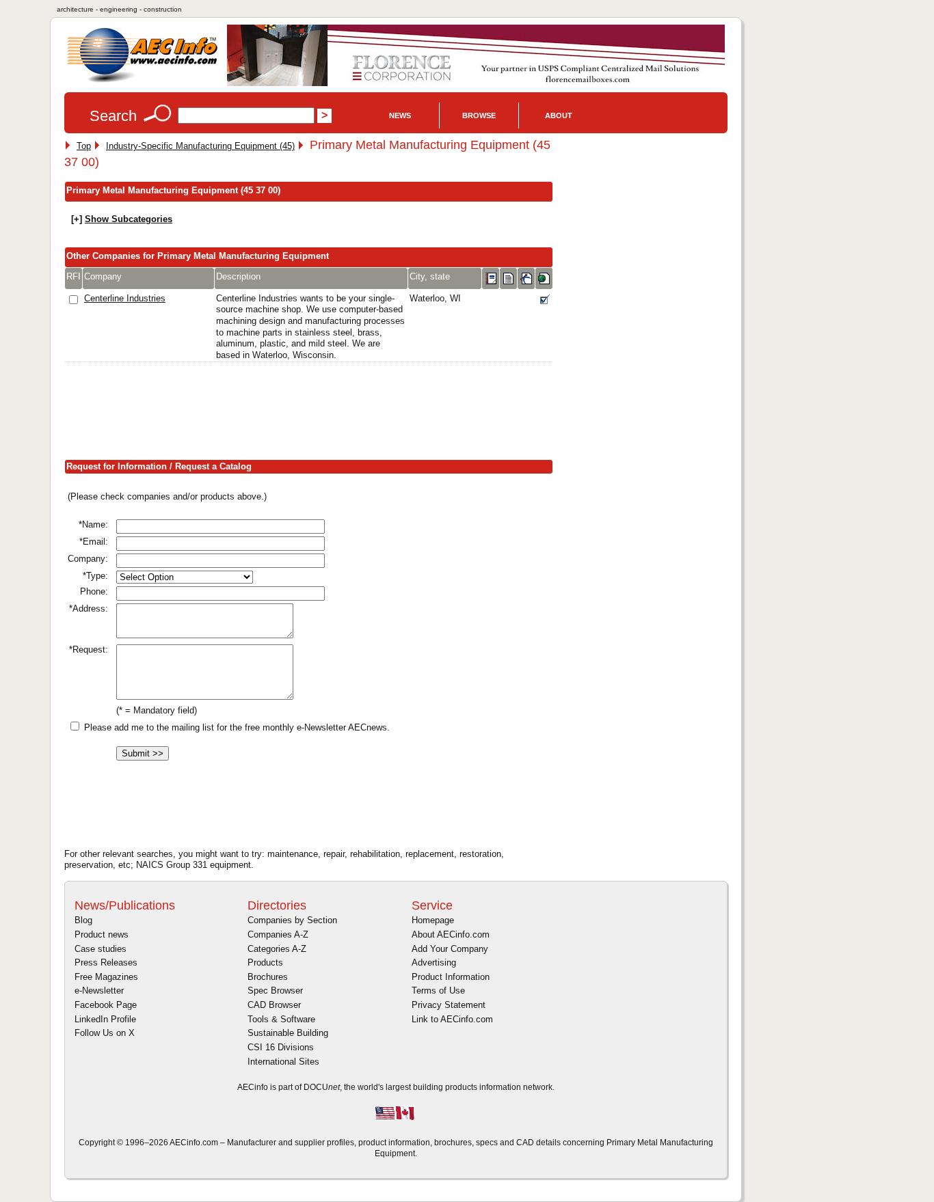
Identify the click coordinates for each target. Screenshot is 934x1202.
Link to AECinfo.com (452, 1019)
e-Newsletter (99, 990)
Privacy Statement (448, 1005)
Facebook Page (106, 1005)
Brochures (268, 977)
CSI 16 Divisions (281, 1047)
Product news (102, 934)
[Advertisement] (313, 413)
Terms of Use (438, 990)
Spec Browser (275, 990)
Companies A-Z (278, 934)
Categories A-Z (277, 949)
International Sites (283, 1061)
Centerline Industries (124, 298)
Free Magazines (106, 977)
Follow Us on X (105, 1033)
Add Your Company (450, 949)
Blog (83, 920)
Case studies (100, 949)
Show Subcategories (128, 219)
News (400, 115)
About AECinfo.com (451, 934)
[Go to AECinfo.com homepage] (142, 81)
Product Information (451, 977)
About (558, 115)
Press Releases (106, 962)
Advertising (434, 962)
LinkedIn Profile (105, 1019)
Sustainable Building (288, 1033)
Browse (479, 115)
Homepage (433, 920)
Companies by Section (292, 920)
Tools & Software (281, 1019)
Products (265, 962)
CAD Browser (274, 1005)
